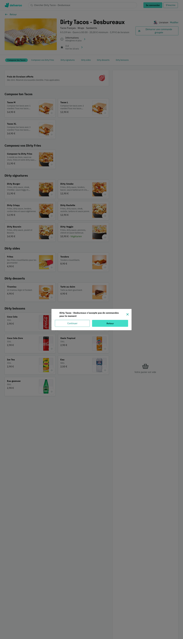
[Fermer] (127, 314)
